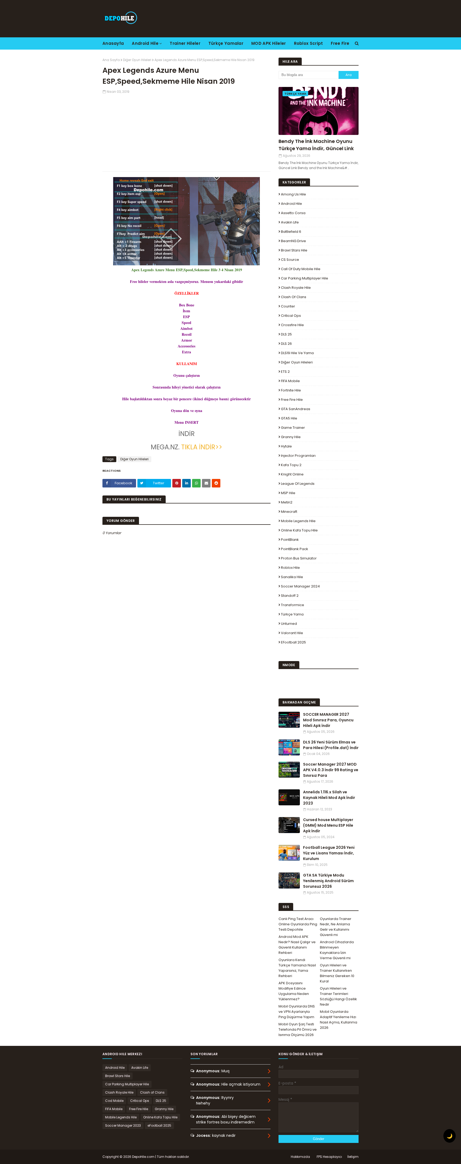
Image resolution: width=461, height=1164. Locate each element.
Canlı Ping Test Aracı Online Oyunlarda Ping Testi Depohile (298, 924)
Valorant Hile (292, 632)
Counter (288, 306)
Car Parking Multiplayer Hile (304, 278)
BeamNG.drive (293, 240)
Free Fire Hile (292, 399)
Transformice (292, 604)
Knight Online (292, 474)
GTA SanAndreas (295, 408)
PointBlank (290, 539)
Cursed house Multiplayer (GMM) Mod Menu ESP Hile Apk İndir (328, 825)
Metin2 (286, 502)
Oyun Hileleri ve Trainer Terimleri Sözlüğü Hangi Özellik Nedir (338, 996)
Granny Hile (291, 436)
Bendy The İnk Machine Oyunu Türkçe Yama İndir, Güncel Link (316, 145)
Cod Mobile (114, 1100)
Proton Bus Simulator (299, 558)
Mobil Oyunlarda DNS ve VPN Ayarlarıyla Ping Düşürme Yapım (297, 1011)
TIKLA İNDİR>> (201, 447)
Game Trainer (293, 427)
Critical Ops (291, 315)
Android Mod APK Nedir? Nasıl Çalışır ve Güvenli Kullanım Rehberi (297, 944)
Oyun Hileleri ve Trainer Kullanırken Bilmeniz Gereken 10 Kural (337, 973)
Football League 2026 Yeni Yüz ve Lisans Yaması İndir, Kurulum (329, 853)
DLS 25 (286, 334)
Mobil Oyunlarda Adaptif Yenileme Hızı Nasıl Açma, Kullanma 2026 (338, 1019)
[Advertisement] (186, 131)
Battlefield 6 (291, 231)
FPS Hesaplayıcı (329, 1156)
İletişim (353, 1156)
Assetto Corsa (293, 212)
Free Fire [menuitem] (340, 43)
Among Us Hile (293, 194)
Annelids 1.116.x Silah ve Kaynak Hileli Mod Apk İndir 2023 (329, 797)
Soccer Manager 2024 (300, 586)
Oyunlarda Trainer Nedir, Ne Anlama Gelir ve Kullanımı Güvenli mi (335, 926)
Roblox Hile (290, 567)
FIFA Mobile (290, 380)
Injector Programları (298, 455)
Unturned (289, 623)
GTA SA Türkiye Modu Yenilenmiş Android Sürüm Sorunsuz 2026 (328, 881)
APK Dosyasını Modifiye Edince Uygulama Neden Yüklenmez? (294, 991)
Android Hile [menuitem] (145, 43)
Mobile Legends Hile (298, 520)
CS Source (290, 259)
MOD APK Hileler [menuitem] (268, 43)
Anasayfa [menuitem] (113, 43)
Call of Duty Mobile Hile (300, 268)
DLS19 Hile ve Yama (297, 352)
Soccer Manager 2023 (123, 1125)
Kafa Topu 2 (291, 464)
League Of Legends (298, 483)
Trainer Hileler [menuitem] (185, 43)
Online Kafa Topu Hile (299, 530)
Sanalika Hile (292, 576)
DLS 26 (286, 343)
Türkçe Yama (292, 614)
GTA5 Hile (289, 418)
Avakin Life (290, 222)
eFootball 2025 (293, 642)
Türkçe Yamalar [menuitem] (225, 43)
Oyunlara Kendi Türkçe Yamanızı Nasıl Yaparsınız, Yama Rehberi (297, 967)
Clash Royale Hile (296, 287)
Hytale (286, 446)
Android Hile (291, 203)
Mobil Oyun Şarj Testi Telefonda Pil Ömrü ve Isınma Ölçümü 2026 (298, 1029)
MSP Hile (288, 492)
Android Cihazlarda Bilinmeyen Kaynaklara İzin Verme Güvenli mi (337, 950)
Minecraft (289, 511)
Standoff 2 (290, 595)
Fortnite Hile (291, 390)
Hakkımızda (300, 1156)
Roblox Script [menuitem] (308, 43)
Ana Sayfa (111, 60)
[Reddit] (216, 483)
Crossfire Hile (292, 324)
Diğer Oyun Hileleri (137, 60)
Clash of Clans (293, 296)
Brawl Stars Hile (294, 250)
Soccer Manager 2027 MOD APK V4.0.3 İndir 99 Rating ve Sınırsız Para (330, 770)
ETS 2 (285, 371)
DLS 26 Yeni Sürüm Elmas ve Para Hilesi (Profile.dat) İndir (331, 744)
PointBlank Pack (294, 548)
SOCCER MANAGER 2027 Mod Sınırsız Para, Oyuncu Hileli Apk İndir (328, 720)
